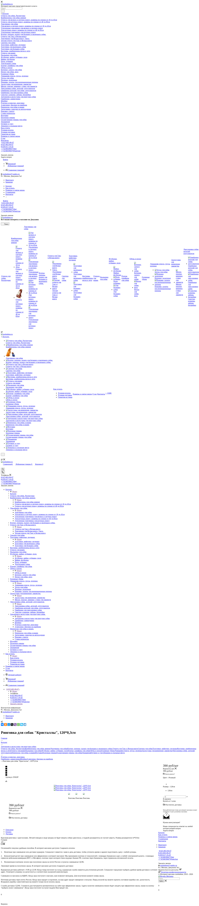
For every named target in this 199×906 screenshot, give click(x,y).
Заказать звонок (16, 704)
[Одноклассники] (5, 724)
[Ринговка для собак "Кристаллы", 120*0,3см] (80, 786)
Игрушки (38, 753)
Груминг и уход (97, 753)
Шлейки (23, 759)
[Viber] (15, 724)
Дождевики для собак (23, 512)
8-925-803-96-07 (7, 142)
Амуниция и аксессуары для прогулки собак (32, 618)
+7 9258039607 (9, 149)
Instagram (9, 182)
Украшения (86, 753)
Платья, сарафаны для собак (79, 751)
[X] (12, 724)
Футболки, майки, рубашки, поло (28, 558)
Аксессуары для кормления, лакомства (30, 598)
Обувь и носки (20, 573)
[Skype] (21, 724)
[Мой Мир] (8, 724)
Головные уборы (108, 751)
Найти (161, 881)
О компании (163, 839)
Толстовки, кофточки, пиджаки (27, 541)
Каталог (13, 494)
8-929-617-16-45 (7, 147)
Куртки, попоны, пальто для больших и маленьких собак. (90, 749)
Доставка (9, 834)
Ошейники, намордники (10, 759)
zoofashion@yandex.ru (11, 174)
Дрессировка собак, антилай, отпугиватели (32, 606)
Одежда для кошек (18, 751)
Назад (14, 492)
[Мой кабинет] (2, 457)
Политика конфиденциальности (173, 872)
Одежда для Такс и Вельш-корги (27, 529)
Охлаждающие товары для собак (69, 753)
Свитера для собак (145, 749)
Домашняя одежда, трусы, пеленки (28, 585)
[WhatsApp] (18, 724)
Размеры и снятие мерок (167, 837)
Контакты (162, 841)
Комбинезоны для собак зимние (27, 502)
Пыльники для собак (33, 751)
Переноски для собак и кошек (26, 633)
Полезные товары (49, 753)
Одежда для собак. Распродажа (13, 749)
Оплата (8, 832)
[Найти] (3, 11)
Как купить (14, 658)
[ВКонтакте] (2, 724)
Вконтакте (10, 180)
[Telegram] (24, 724)
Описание (9, 830)
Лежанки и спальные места (114, 753)
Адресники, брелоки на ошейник (40, 759)
